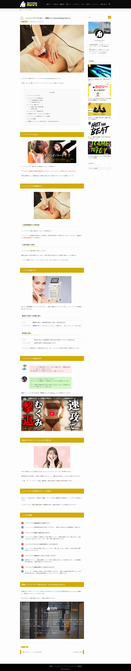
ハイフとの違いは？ (34, 105)
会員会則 (79, 666)
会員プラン (52, 666)
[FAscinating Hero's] (28, 4)
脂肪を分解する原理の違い (37, 107)
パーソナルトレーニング (70, 666)
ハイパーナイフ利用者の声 (36, 111)
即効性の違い (34, 109)
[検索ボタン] (109, 4)
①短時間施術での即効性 (37, 100)
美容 (26, 21)
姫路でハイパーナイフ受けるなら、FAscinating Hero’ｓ (44, 121)
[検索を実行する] (109, 17)
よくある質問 (32, 119)
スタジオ (58, 666)
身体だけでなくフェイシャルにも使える (39, 114)
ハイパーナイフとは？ (35, 95)
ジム (63, 666)
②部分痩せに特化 (35, 102)
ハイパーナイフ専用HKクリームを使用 (39, 116)
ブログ (23, 21)
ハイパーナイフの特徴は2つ (36, 98)
